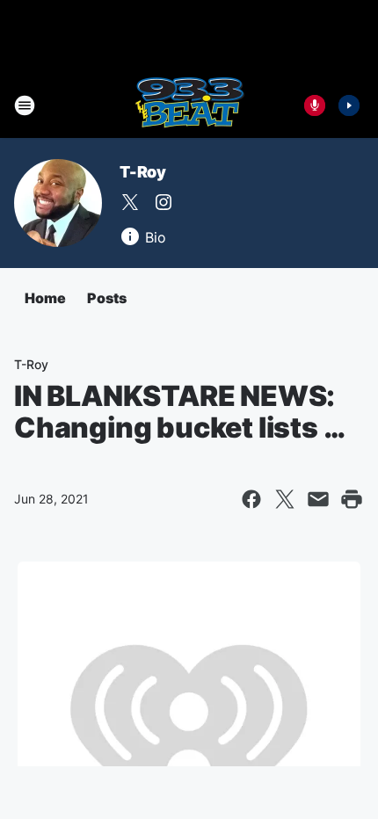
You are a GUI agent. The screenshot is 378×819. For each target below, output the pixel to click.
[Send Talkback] (314, 105)
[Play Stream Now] (349, 105)
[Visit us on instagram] (163, 202)
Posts (107, 298)
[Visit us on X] (130, 202)
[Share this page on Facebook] (251, 499)
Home (45, 298)
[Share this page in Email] (318, 499)
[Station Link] (189, 105)
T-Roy (143, 172)
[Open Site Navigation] (24, 105)
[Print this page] (351, 499)
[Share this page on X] (285, 499)
